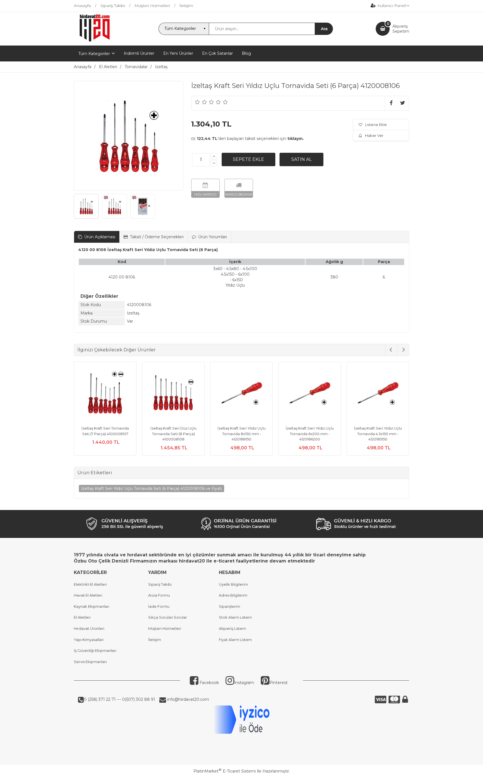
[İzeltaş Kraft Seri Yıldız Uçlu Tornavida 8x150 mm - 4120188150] (241, 393)
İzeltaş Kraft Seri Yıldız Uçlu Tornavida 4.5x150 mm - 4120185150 (378, 433)
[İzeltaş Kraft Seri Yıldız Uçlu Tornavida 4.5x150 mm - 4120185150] (378, 393)
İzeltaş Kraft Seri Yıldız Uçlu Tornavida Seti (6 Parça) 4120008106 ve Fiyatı (151, 488)
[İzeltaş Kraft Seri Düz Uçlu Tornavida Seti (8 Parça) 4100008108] (173, 393)
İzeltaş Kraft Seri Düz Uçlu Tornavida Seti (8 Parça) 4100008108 (173, 433)
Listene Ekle (376, 124)
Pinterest (278, 682)
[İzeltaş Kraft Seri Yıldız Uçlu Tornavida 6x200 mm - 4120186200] (310, 393)
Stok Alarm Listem (235, 617)
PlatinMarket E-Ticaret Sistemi (224, 771)
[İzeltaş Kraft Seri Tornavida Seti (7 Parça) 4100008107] (105, 393)
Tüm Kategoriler (94, 53)
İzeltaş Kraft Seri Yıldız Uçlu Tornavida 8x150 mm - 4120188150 (241, 433)
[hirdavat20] (94, 40)
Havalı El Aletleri (88, 595)
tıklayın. (295, 138)
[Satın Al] (301, 159)
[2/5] (201, 102)
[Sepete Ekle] (248, 159)
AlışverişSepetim (400, 29)
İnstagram (244, 682)
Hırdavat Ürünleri (89, 628)
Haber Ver (374, 135)
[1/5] (197, 102)
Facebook (208, 682)
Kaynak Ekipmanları (91, 606)
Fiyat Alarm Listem (235, 639)
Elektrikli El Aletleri (90, 584)
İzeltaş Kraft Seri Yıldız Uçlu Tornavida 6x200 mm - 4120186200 (310, 433)
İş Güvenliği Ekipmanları (95, 650)
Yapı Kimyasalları (89, 639)
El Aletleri (82, 617)
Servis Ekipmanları (90, 661)
